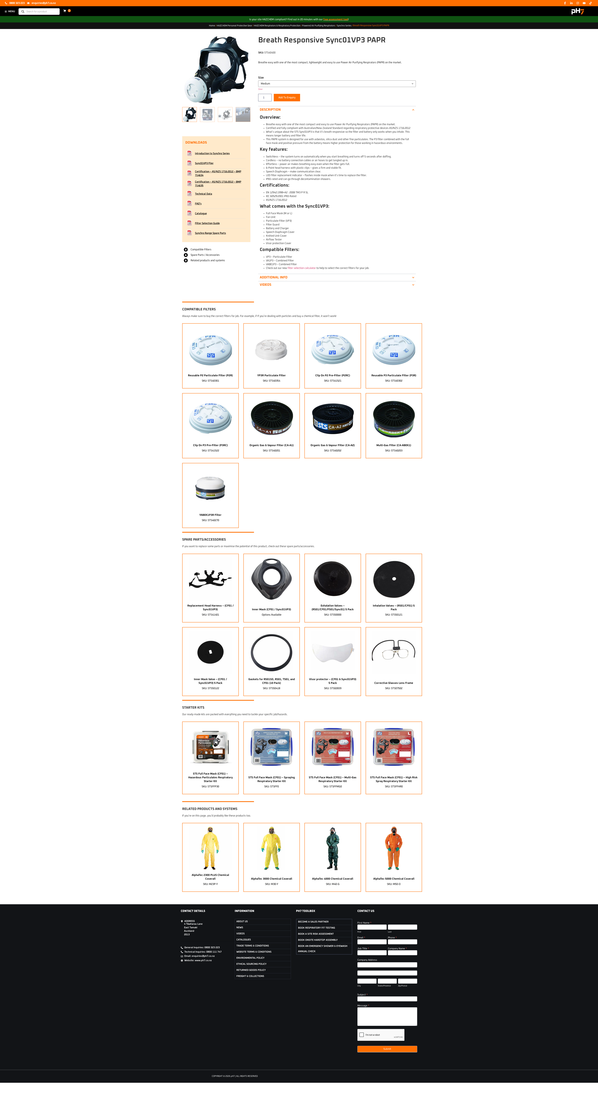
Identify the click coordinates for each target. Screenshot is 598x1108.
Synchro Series (344, 25)
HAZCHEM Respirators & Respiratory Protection (277, 25)
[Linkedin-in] (571, 3)
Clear (260, 89)
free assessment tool (335, 19)
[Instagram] (578, 3)
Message (363, 1005)
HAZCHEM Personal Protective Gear (234, 25)
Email (361, 938)
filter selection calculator (301, 268)
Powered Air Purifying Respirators (318, 25)
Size (261, 77)
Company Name (397, 948)
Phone (392, 938)
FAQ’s (198, 203)
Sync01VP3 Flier (204, 163)
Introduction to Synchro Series (212, 153)
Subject (362, 995)
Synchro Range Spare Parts (210, 233)
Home (212, 25)
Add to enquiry (286, 97)
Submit (387, 1049)
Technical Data (203, 194)
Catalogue (201, 213)
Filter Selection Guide (207, 223)
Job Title (363, 948)
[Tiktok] (590, 3)
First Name (364, 923)
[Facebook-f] (565, 3)
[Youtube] (584, 3)
